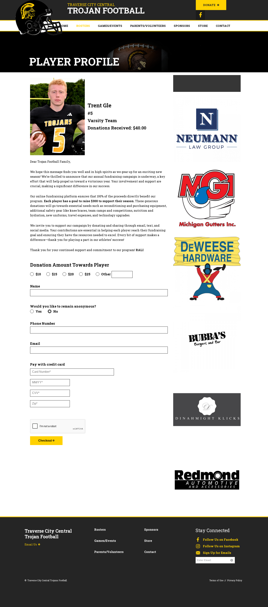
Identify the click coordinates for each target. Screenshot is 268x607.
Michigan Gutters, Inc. (207, 197)
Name (35, 286)
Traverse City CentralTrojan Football (48, 534)
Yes (39, 311)
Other (106, 274)
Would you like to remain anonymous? (63, 306)
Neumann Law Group (207, 127)
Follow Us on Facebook (220, 539)
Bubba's (207, 338)
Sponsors (182, 26)
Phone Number (42, 324)
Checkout (45, 440)
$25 (87, 274)
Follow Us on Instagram (221, 546)
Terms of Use (216, 580)
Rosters (83, 26)
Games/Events (110, 26)
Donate (209, 5)
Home (63, 26)
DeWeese (207, 267)
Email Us (31, 544)
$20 (71, 274)
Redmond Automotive (207, 478)
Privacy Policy (234, 580)
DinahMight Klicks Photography (207, 408)
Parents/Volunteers (148, 26)
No (55, 311)
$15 (54, 274)
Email (35, 344)
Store (203, 26)
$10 (38, 274)
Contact (223, 26)
